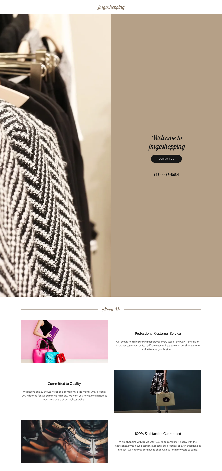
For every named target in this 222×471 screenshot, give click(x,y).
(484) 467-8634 (166, 174)
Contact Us (166, 158)
